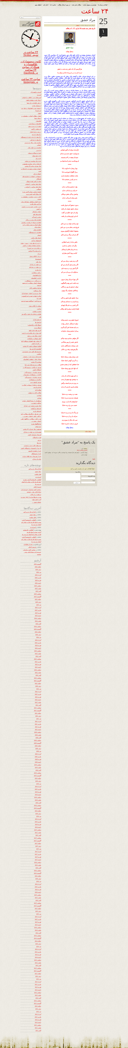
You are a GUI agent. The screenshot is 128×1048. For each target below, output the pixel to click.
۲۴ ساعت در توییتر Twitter (30, 53)
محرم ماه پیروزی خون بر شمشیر (32, 357)
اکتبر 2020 (38, 737)
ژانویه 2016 (38, 892)
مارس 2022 (38, 694)
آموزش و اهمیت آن (36, 92)
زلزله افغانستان (37, 275)
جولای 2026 (38, 567)
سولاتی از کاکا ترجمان (35, 306)
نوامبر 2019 (38, 767)
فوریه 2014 (38, 954)
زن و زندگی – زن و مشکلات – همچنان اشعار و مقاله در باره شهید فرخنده (31, 283)
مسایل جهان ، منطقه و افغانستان (32, 359)
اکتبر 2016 (38, 868)
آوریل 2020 (38, 754)
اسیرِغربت (38, 477)
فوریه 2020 (38, 759)
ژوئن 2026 (38, 569)
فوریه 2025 (38, 613)
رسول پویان (88, 431)
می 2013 (38, 979)
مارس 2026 (38, 577)
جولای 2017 (38, 843)
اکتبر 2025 (38, 591)
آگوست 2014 (37, 938)
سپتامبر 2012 (37, 1001)
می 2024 (38, 637)
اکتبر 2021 (38, 705)
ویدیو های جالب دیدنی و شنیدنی (32, 445)
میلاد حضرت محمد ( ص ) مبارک (32, 406)
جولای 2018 (38, 811)
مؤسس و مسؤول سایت (89, 5)
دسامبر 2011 (37, 1025)
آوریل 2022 (38, 691)
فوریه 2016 (38, 889)
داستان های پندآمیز (36, 238)
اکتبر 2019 (38, 770)
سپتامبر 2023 (37, 659)
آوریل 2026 (38, 575)
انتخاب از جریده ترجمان (34, 126)
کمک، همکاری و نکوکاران (34, 338)
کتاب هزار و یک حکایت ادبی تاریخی (31, 333)
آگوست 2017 (37, 841)
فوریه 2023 (38, 664)
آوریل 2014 (38, 949)
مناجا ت (39, 395)
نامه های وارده (37, 411)
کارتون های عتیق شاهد (35, 330)
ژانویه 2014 (38, 957)
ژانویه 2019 (38, 794)
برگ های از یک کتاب (35, 140)
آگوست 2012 (37, 1003)
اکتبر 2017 (38, 835)
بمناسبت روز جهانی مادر (34, 147)
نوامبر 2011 (38, 1028)
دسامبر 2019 (37, 765)
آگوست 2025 (37, 596)
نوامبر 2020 (38, 735)
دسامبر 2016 (37, 862)
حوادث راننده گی (36, 217)
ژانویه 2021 (38, 729)
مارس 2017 (38, 854)
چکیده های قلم (37, 214)
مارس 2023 (38, 662)
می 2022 (38, 689)
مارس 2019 (38, 789)
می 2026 (38, 572)
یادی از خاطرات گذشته (34, 451)
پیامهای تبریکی (37, 174)
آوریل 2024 (38, 640)
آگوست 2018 (37, 808)
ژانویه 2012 (38, 1022)
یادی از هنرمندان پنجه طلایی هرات (31, 456)
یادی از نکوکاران (28, 544)
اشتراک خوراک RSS (28, 24)
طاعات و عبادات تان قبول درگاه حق (31, 314)
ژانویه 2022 (38, 700)
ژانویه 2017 (38, 860)
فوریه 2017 (38, 857)
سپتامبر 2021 (37, 708)
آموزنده (39, 95)
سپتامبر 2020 (37, 740)
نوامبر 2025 (38, 588)
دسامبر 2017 (37, 830)
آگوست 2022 (37, 681)
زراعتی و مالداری (36, 273)
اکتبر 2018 (38, 803)
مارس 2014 (38, 952)
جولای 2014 (38, 941)
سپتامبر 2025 (37, 594)
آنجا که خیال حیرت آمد (34, 469)
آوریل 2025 (38, 607)
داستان (39, 235)
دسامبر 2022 (37, 670)
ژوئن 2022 (38, 686)
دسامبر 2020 (37, 732)
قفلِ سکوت (38, 474)
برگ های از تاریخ (36, 134)
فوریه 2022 (38, 697)
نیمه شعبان (38, 426)
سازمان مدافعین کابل (35, 288)
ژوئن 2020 (38, 748)
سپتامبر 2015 (37, 903)
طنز (40, 317)
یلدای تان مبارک (36, 459)
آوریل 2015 (38, 916)
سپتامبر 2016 (37, 870)
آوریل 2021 (38, 721)
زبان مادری (38, 270)
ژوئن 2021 (38, 716)
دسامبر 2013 (37, 960)
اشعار (77, 25)
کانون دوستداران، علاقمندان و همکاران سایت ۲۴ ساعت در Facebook (31, 66)
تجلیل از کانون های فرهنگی (33, 181)
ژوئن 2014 (38, 944)
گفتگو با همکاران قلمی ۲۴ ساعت (32, 346)
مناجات (39, 398)
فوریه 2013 (38, 987)
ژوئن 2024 (38, 634)
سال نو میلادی (37, 291)
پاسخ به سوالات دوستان (34, 153)
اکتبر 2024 (38, 624)
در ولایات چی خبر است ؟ (34, 248)
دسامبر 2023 (37, 651)
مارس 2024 (38, 643)
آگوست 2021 (37, 710)
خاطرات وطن (37, 230)
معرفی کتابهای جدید (35, 382)
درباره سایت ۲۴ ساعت (34, 251)
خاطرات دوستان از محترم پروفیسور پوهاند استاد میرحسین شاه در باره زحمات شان (31, 225)
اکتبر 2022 (38, 675)
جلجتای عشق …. (36, 502)
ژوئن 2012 (38, 1009)
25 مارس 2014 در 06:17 (82, 450)
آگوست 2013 (37, 971)
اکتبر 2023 (38, 656)
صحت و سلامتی (36, 311)
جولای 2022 (38, 683)
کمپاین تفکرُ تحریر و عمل (34, 336)
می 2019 (38, 784)
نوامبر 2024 (38, 621)
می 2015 (38, 914)
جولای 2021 (38, 713)
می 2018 (38, 816)
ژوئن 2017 (38, 846)
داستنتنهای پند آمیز (36, 240)
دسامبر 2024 (37, 618)
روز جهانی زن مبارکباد (35, 267)
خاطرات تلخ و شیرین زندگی (33, 220)
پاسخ (93, 459)
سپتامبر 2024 (37, 626)
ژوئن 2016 (38, 878)
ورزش (39, 440)
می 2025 (38, 605)
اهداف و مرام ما (102, 5)
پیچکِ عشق (38, 471)
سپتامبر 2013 (37, 968)
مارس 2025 (38, 610)
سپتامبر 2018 (37, 805)
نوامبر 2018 (38, 800)
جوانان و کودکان (36, 212)
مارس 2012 (38, 1017)
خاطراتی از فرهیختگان (35, 232)
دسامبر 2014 (37, 927)
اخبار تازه (45, 5)
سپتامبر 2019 (37, 773)
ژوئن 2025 (38, 602)
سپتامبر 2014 (37, 935)
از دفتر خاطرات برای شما (34, 103)
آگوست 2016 (37, 873)
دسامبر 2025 (37, 586)
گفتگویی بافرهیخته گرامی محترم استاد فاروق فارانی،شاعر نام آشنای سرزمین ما (31, 482)
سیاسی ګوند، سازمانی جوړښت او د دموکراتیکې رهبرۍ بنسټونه (32, 552)
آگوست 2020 (37, 743)
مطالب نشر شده (76, 5)
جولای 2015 (38, 908)
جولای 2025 (38, 599)
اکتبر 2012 (38, 998)
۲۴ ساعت (95, 10)
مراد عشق (87, 19)
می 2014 (38, 946)
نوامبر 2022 (38, 672)
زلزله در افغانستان (36, 278)
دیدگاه (103, 31)
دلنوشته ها (38, 259)
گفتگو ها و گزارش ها (35, 349)
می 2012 (38, 1011)
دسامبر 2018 (37, 797)
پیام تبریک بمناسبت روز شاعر (33, 161)
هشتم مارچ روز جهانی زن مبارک (32, 432)
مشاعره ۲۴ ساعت (36, 362)
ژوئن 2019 (38, 781)
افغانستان (38, 121)
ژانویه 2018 (38, 827)
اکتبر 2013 (38, 965)
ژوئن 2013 (38, 976)
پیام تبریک (38, 158)
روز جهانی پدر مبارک (35, 264)
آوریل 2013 (38, 982)
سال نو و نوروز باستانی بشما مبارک (31, 293)
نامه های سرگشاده (36, 408)
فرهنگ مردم (37, 328)
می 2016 (38, 881)
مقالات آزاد (38, 390)
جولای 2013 (38, 973)
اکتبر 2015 (38, 900)
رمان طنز (38, 262)
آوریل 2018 (38, 819)
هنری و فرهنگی (37, 437)
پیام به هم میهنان (36, 156)
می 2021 (38, 718)
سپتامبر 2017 (37, 838)
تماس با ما (53, 5)
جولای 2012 (38, 1006)
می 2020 (38, 751)
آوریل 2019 (38, 786)
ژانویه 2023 (38, 667)
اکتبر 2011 (38, 1030)
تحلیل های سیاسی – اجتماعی (33, 184)
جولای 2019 (38, 778)
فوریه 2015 (38, 922)
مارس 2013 (38, 984)
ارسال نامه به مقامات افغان (33, 100)
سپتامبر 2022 (37, 678)
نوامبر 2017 (38, 832)
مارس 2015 (38, 919)
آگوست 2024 (37, 629)
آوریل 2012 (38, 1014)
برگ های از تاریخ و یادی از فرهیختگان (31, 137)
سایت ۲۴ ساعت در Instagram (30, 80)
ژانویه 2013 (38, 990)
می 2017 (38, 849)
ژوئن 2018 (38, 813)
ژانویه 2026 (38, 583)
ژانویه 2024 (38, 648)
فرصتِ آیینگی (37, 487)
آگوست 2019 (37, 775)
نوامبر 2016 (38, 865)
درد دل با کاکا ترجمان (35, 256)
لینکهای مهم (38, 5)
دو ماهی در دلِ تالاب (35, 494)
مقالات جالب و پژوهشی (34, 393)
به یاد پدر (38, 150)
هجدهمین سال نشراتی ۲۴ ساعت (32, 429)
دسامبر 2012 (37, 992)
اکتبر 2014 (38, 933)
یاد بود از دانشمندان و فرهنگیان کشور (31, 448)
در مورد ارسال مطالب (64, 5)
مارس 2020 (38, 756)
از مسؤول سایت (36, 106)
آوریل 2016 (38, 884)
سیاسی (39, 309)
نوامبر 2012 (38, 995)
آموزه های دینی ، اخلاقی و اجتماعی (31, 97)
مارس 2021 (38, 724)
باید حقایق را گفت (36, 129)
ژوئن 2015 (38, 911)
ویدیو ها (39, 443)
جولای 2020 (38, 746)
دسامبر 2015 (37, 895)
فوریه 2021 (38, 727)
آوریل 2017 (38, 851)
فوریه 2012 (38, 1020)
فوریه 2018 (38, 824)
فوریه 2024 (38, 645)
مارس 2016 (38, 887)
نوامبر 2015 (38, 897)
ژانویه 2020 (38, 762)
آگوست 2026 (37, 564)
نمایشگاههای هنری (36, 424)
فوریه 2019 (38, 792)
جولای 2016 (38, 876)
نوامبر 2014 (38, 930)
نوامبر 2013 (38, 963)
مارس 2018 (38, 822)
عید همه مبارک (37, 319)
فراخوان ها (38, 322)
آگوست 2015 (37, 906)
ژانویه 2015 (38, 925)
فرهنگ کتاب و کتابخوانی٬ (34, 325)
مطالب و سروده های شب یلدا (33, 365)
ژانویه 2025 (38, 615)
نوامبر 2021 (38, 702)
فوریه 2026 (38, 580)
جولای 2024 (38, 632)
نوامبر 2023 (38, 653)
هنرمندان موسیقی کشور (34, 435)
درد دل (39, 254)
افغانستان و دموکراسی (34, 124)
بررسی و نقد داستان (35, 132)
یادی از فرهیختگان (36, 454)
